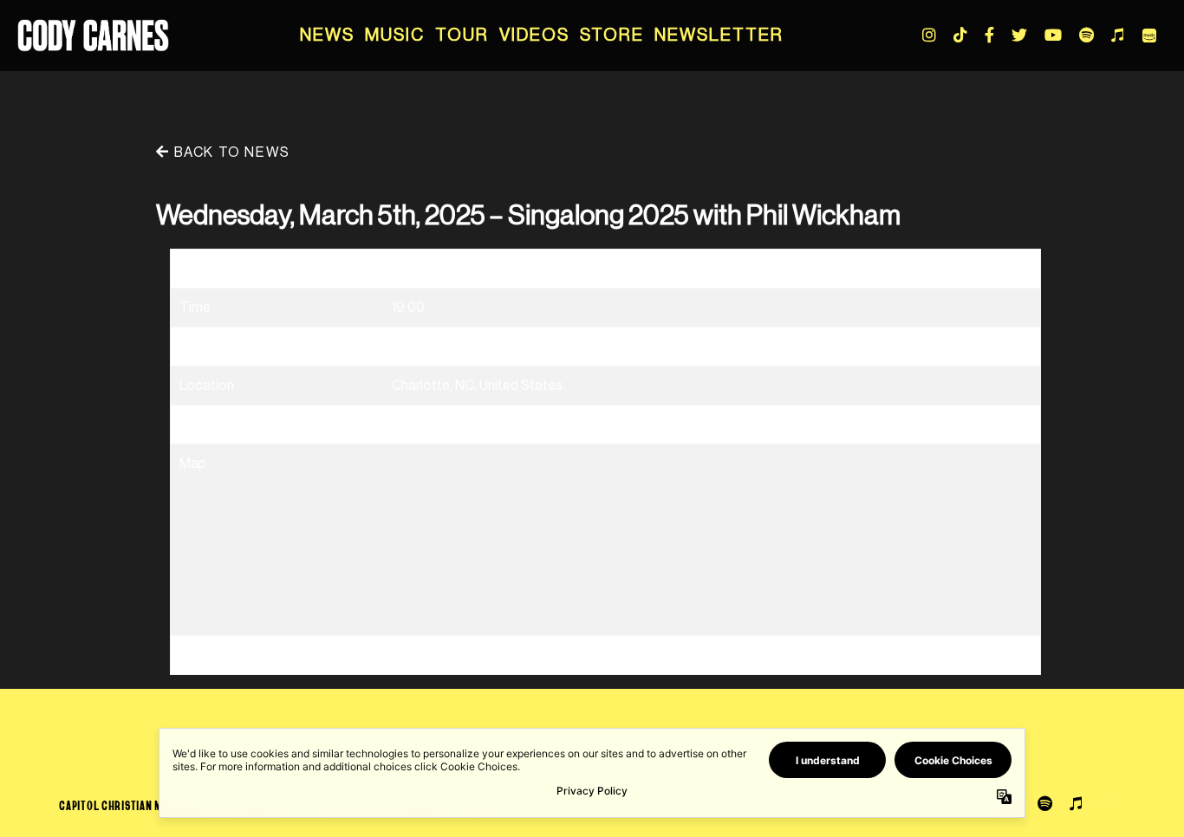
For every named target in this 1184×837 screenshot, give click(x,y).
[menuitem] (327, 35)
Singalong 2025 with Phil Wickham (495, 347)
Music (395, 35)
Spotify (1086, 34)
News (327, 35)
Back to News (229, 152)
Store (612, 35)
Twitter (1019, 34)
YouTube (1053, 34)
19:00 (408, 308)
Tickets (415, 424)
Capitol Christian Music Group (139, 805)
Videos (534, 35)
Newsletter (719, 35)
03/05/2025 (430, 269)
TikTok (960, 34)
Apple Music (1117, 34)
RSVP (409, 655)
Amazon (1149, 35)
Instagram (929, 34)
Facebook (989, 34)
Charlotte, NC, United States (477, 386)
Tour (462, 35)
